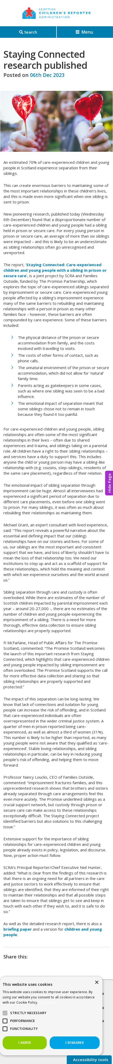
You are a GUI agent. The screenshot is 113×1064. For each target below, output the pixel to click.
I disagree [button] (74, 1042)
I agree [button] (24, 1042)
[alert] (51, 1015)
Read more (47, 1002)
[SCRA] (56, 13)
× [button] (97, 982)
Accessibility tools (90, 1059)
